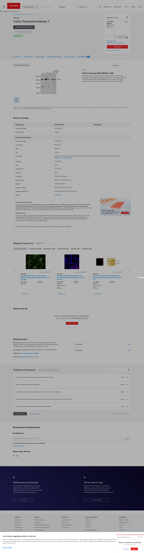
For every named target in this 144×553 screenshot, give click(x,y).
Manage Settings (7, 547)
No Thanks (126, 549)
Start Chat (134, 549)
